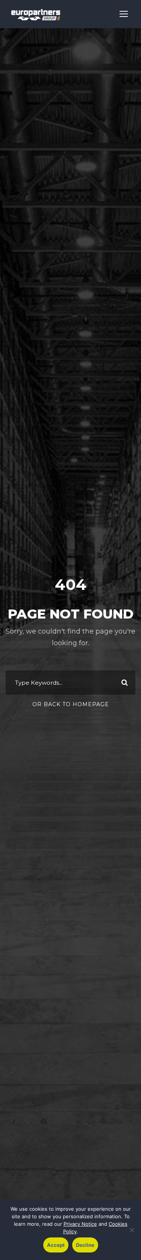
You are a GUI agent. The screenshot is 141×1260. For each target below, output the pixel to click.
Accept (56, 1245)
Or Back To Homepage (70, 704)
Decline (85, 1245)
